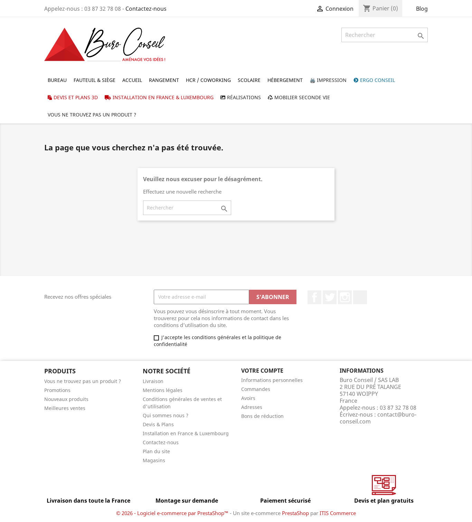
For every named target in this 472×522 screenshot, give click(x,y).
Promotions (57, 390)
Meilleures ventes (64, 408)
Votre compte (262, 370)
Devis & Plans (158, 424)
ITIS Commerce (338, 513)
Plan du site (156, 451)
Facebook (314, 297)
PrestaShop (295, 513)
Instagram (345, 297)
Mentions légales (162, 390)
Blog (422, 8)
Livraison (153, 381)
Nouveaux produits (66, 399)
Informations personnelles (272, 380)
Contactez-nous (146, 8)
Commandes (255, 389)
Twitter (330, 297)
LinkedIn (360, 297)
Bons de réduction (262, 416)
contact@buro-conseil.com (378, 418)
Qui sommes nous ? (165, 415)
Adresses (251, 407)
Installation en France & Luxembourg (186, 433)
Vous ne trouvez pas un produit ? (82, 381)
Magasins (154, 460)
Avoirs (248, 398)
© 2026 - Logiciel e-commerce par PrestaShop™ (173, 513)
